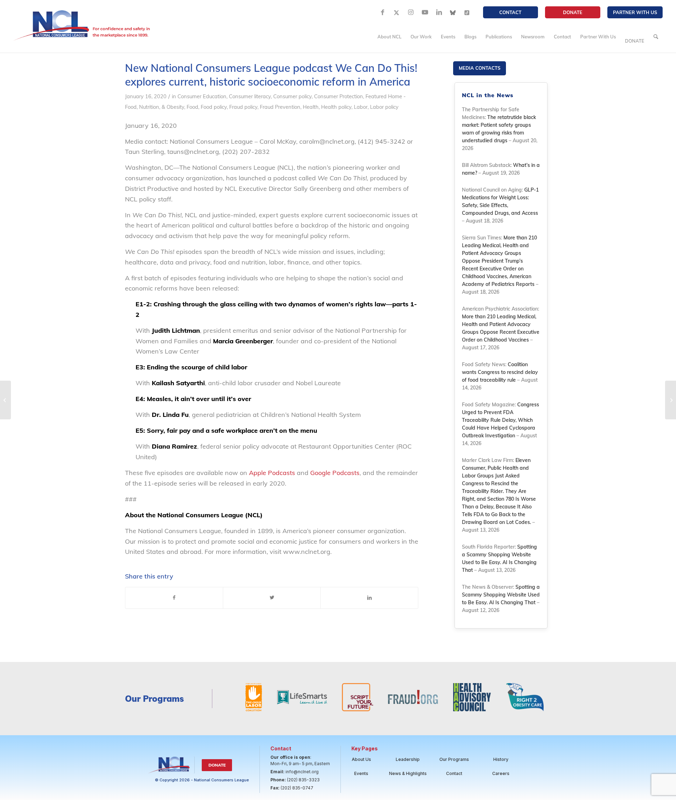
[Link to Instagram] (411, 12)
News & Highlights (408, 773)
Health (311, 107)
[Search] (656, 36)
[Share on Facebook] (174, 597)
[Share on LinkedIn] (369, 597)
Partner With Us (635, 12)
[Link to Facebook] (382, 12)
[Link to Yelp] (467, 12)
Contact (510, 12)
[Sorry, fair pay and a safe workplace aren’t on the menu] (5, 400)
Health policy (336, 107)
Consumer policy (292, 96)
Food (192, 107)
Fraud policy (243, 107)
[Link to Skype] (453, 12)
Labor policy (384, 107)
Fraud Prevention (280, 107)
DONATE (572, 12)
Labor (361, 107)
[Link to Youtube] (425, 12)
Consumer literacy (250, 96)
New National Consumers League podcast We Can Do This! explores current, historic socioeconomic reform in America (271, 74)
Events (361, 773)
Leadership (408, 759)
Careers (500, 773)
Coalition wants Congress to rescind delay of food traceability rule (500, 372)
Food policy (214, 107)
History (500, 759)
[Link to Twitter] (397, 12)
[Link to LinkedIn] (439, 12)
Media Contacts (479, 68)
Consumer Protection (338, 96)
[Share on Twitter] (271, 597)
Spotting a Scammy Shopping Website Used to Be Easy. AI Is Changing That (501, 595)
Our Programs (454, 759)
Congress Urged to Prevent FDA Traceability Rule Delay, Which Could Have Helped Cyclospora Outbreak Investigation (500, 420)
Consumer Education (201, 96)
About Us (361, 759)
